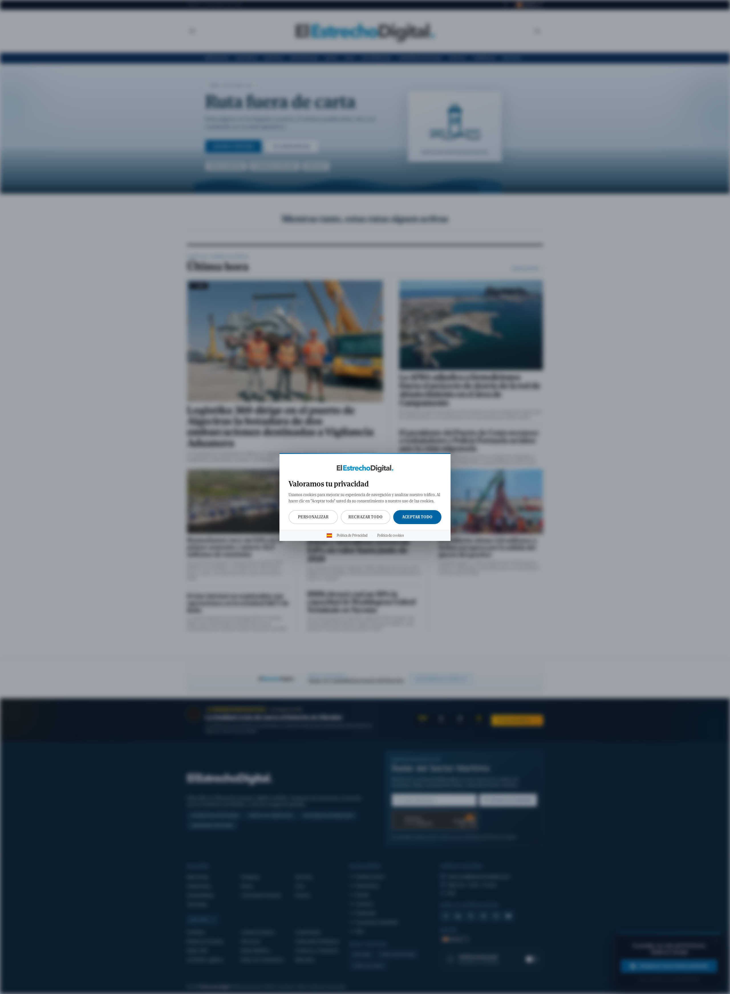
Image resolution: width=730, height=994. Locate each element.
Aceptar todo (417, 517)
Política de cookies (390, 535)
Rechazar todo (365, 517)
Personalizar (313, 517)
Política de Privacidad (352, 535)
